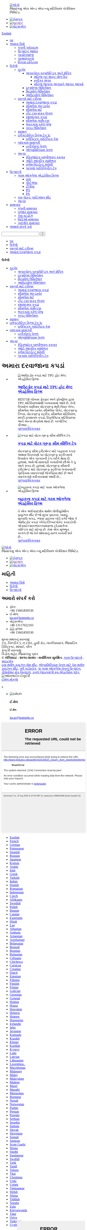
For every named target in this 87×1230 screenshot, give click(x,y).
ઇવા (28, 179)
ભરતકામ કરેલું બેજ (38, 124)
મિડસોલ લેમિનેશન (38, 91)
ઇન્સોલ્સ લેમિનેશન (38, 88)
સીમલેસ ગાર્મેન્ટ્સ (37, 120)
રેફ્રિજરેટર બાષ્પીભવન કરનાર (45, 157)
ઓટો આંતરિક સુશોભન (41, 161)
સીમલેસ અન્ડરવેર (38, 106)
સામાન (22, 131)
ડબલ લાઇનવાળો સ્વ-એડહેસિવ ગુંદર (55, 672)
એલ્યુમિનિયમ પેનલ (39, 150)
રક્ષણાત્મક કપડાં (36, 117)
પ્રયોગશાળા (26, 55)
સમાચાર (15, 204)
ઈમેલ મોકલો (10, 679)
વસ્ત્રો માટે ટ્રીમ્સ (29, 98)
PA (28, 193)
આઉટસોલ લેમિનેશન (40, 95)
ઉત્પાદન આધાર (28, 51)
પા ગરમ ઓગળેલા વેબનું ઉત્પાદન (59, 668)
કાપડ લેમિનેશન (36, 128)
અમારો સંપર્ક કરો (21, 226)
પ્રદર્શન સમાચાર (29, 223)
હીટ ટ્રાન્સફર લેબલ (39, 113)
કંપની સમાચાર (27, 208)
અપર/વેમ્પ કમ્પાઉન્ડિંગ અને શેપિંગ (48, 73)
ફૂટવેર (21, 69)
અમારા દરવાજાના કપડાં (41, 102)
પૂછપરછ (23, 428)
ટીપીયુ (30, 186)
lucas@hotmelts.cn (22, 618)
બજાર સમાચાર (28, 212)
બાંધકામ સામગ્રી (29, 142)
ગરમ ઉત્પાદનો (73, 657)
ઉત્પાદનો (15, 172)
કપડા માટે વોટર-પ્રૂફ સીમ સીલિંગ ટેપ (47, 443)
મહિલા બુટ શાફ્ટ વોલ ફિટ (51, 77)
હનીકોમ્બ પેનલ (36, 146)
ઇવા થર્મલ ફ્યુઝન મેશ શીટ (19, 665)
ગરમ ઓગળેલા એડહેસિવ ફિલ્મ (38, 175)
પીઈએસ (31, 183)
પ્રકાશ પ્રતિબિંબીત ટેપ (41, 168)
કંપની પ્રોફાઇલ (28, 47)
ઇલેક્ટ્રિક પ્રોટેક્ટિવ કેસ (42, 139)
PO (28, 190)
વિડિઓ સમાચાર (28, 219)
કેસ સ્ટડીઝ (25, 215)
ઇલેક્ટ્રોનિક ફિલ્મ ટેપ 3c (34, 135)
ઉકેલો (14, 66)
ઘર (11, 40)
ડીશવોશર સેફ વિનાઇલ (16, 672)
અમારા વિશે (17, 44)
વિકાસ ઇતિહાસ (28, 62)
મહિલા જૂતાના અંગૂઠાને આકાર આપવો (59, 84)
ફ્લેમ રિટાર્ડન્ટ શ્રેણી (39, 164)
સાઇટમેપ (7, 661)
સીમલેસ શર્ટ (34, 109)
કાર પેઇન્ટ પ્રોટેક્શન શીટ (34, 197)
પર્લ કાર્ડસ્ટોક (28, 668)
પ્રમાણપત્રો (26, 58)
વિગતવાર (34, 428)
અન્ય (22, 153)
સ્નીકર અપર (42, 80)
